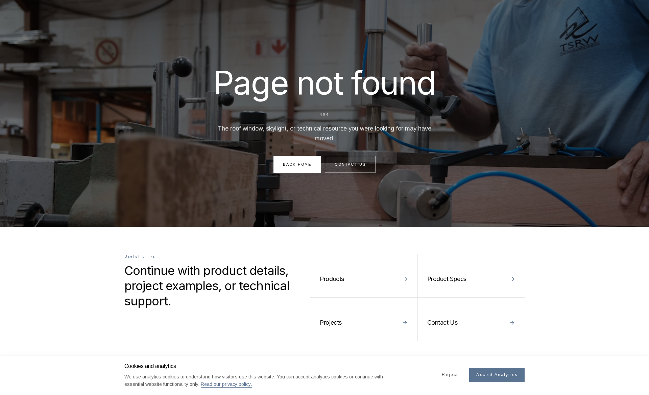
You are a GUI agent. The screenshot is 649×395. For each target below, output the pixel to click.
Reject (450, 374)
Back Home (297, 164)
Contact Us (350, 164)
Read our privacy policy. (226, 384)
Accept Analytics (497, 374)
